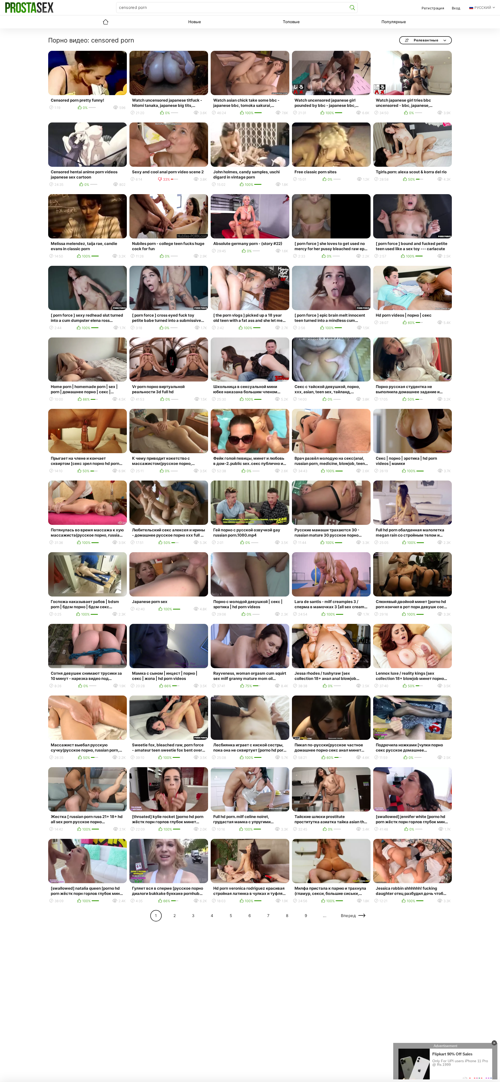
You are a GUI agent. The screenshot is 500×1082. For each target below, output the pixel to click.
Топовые (291, 21)
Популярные (394, 21)
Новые (194, 21)
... (324, 915)
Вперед (348, 915)
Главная (105, 22)
